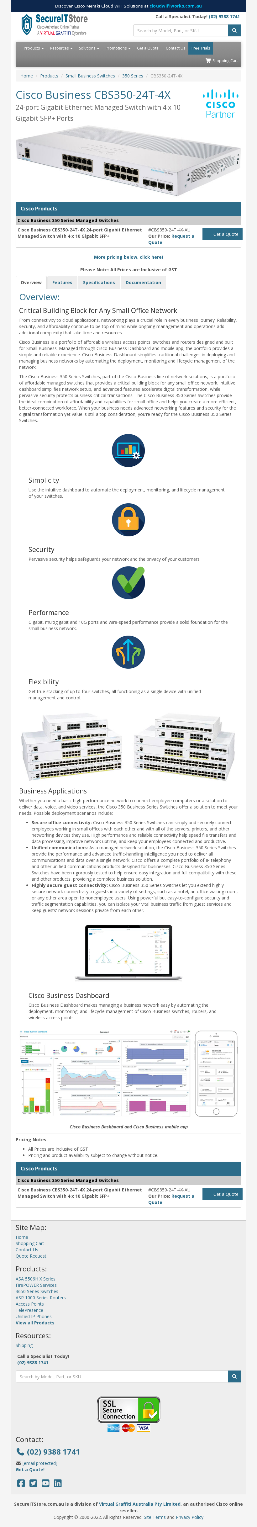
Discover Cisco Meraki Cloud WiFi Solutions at (128, 6)
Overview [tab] (31, 282)
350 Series (132, 76)
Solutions (87, 48)
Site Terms (155, 1517)
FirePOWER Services (36, 1285)
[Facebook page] (21, 1485)
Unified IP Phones (34, 1316)
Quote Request (31, 1256)
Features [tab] (62, 282)
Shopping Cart (225, 60)
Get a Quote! (148, 48)
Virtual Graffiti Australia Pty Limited (140, 1504)
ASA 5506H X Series (35, 1279)
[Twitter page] (33, 1485)
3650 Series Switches (37, 1291)
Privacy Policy (189, 1517)
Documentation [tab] (143, 282)
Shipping (24, 1345)
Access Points (30, 1304)
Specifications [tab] (99, 282)
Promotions (117, 48)
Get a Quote (225, 234)
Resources (60, 48)
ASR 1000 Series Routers (41, 1298)
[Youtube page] (45, 1485)
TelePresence (29, 1310)
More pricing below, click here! (128, 257)
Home (26, 76)
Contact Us (175, 48)
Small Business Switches (90, 76)
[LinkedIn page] (57, 1485)
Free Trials (200, 48)
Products (32, 48)
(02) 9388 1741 (224, 16)
